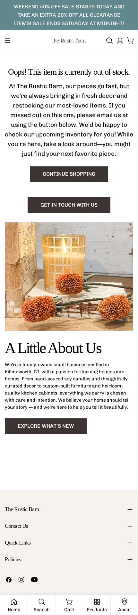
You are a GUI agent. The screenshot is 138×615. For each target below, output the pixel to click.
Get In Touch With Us (69, 205)
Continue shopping (69, 174)
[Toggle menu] (7, 40)
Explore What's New (46, 426)
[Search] (109, 40)
